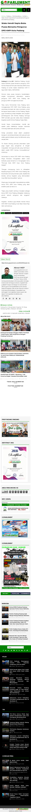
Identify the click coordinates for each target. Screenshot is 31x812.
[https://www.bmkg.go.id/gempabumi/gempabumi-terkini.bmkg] (5, 502)
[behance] (22, 650)
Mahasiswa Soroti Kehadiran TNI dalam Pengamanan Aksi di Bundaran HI (19, 699)
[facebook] (3, 650)
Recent (5, 593)
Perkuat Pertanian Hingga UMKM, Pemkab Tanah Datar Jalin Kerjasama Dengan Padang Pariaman (15, 334)
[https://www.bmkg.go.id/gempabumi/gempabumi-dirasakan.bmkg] (15, 508)
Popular (15, 593)
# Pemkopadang (16, 213)
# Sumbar (25, 213)
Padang (8, 16)
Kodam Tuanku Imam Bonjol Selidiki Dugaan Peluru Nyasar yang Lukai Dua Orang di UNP (19, 746)
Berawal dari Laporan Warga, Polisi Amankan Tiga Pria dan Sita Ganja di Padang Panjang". (18, 637)
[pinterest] (11, 650)
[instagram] (25, 650)
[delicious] (27, 650)
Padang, (9, 35)
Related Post (5, 316)
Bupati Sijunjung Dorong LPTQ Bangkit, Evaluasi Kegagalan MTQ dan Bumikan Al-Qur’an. (19, 769)
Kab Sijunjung (6, 341)
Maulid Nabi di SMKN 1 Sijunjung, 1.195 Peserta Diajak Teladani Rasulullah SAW (14, 375)
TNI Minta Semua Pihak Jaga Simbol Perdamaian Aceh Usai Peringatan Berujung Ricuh (19, 715)
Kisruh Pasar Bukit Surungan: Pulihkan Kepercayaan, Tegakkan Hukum (19, 795)
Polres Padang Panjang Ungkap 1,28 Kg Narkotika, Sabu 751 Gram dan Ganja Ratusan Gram (19, 622)
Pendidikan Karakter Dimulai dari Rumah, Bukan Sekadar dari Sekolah (19, 779)
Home (3, 16)
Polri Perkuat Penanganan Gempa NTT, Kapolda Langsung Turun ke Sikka (19, 662)
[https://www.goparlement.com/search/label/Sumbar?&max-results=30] (15, 567)
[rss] (19, 650)
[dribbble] (17, 650)
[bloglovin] (14, 650)
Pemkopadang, (15, 35)
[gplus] (8, 650)
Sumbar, (22, 35)
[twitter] (6, 650)
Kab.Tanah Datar (6, 320)
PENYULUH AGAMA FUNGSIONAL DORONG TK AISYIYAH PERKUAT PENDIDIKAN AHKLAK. (15, 355)
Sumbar (24, 16)
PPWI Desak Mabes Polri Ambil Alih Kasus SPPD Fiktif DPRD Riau (19, 671)
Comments (25, 593)
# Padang (8, 213)
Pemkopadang (16, 16)
